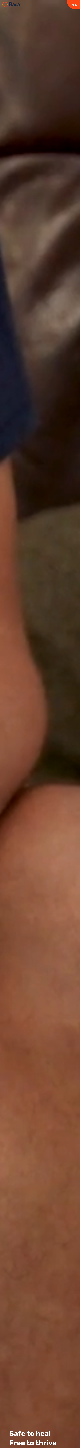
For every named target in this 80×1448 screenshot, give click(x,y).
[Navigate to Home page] (11, 4)
